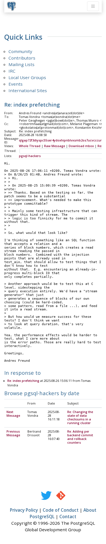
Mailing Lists (21, 64)
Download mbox (81, 146)
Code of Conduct (61, 510)
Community (20, 51)
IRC (12, 71)
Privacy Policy (24, 510)
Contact (67, 516)
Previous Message (13, 433)
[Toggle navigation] (93, 6)
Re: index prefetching (23, 381)
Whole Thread (29, 146)
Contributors (21, 58)
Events (15, 84)
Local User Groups (27, 77)
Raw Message (54, 146)
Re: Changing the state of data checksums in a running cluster (80, 417)
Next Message (13, 414)
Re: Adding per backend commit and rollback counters (80, 436)
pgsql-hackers (30, 156)
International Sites (27, 90)
